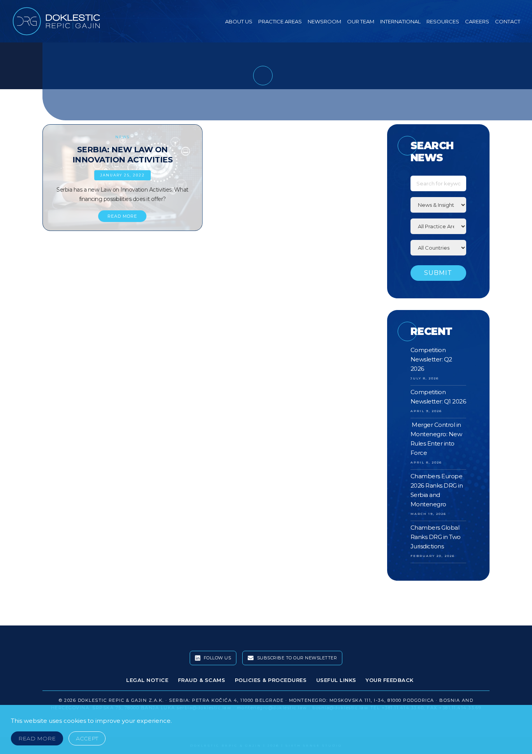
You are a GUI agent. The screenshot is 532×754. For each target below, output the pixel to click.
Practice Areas (280, 21)
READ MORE (122, 216)
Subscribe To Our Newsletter (296, 658)
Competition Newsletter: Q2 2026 (431, 359)
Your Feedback (390, 680)
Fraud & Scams (201, 680)
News (122, 137)
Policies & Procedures (271, 680)
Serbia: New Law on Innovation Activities (122, 154)
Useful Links (336, 680)
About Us (238, 21)
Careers (477, 21)
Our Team (360, 21)
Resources (442, 21)
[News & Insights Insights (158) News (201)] (438, 205)
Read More (37, 738)
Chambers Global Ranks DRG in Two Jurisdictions (435, 537)
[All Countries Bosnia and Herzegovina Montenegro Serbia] (438, 247)
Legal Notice (147, 680)
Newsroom (324, 21)
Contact (507, 21)
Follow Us (216, 658)
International (400, 21)
